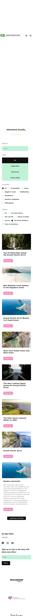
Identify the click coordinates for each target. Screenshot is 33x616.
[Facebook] (3, 543)
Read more (8, 260)
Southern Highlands (12, 199)
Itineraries (15, 172)
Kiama (26, 188)
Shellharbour (24, 192)
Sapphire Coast (10, 192)
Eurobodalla (15, 188)
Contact (5, 537)
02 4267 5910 (7, 534)
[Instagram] (7, 543)
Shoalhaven (9, 195)
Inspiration (15, 166)
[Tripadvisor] (12, 543)
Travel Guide (15, 178)
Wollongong (9, 203)
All (15, 160)
